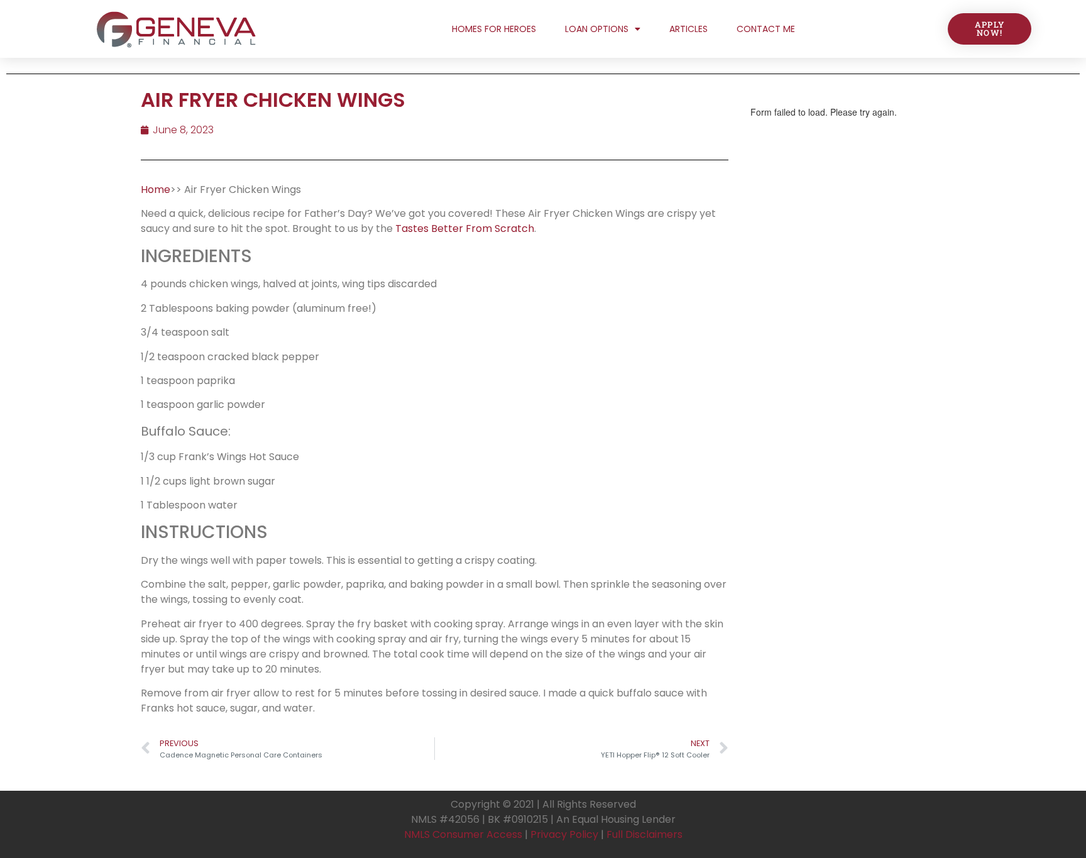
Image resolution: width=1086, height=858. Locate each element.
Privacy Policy (564, 834)
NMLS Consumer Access (463, 834)
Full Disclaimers (644, 834)
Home (155, 189)
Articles (688, 29)
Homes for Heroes (494, 29)
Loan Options (596, 29)
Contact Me (766, 29)
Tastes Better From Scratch (464, 228)
